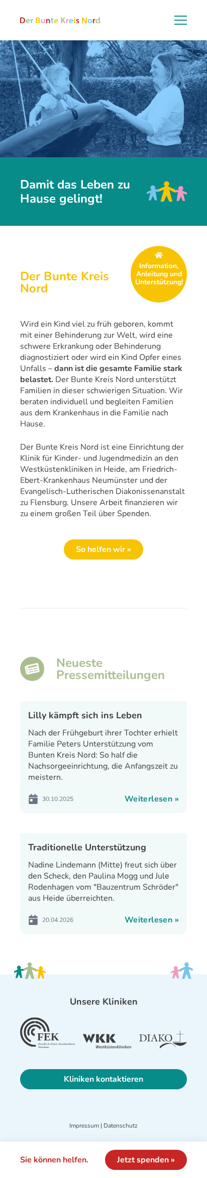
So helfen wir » (103, 549)
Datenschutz (121, 1126)
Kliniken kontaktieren (103, 1079)
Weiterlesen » (152, 798)
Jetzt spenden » (146, 1159)
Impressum (84, 1126)
